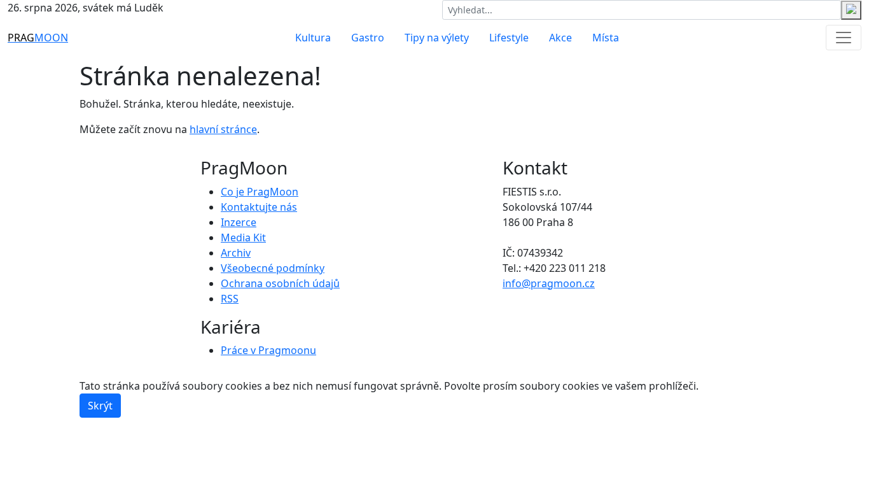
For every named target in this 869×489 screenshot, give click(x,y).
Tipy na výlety (437, 38)
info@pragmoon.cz (549, 283)
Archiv (236, 253)
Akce (560, 38)
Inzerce (238, 222)
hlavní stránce (223, 129)
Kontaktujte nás (259, 207)
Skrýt (100, 406)
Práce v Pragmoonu (268, 350)
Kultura (313, 38)
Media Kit (243, 237)
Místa (605, 38)
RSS (230, 299)
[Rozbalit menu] (843, 37)
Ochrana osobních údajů (280, 283)
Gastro (367, 38)
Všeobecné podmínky (272, 268)
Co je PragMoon (259, 192)
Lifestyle (509, 38)
